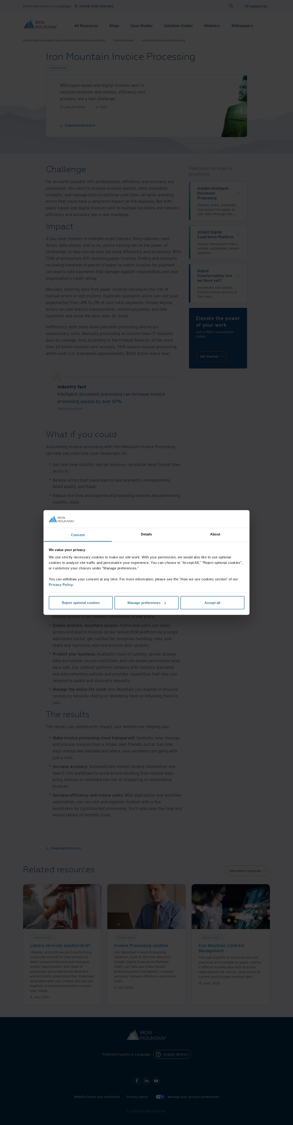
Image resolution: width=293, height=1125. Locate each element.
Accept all (212, 603)
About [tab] (215, 534)
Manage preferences (144, 603)
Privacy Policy (61, 584)
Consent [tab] (78, 535)
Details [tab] (146, 534)
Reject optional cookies (81, 603)
